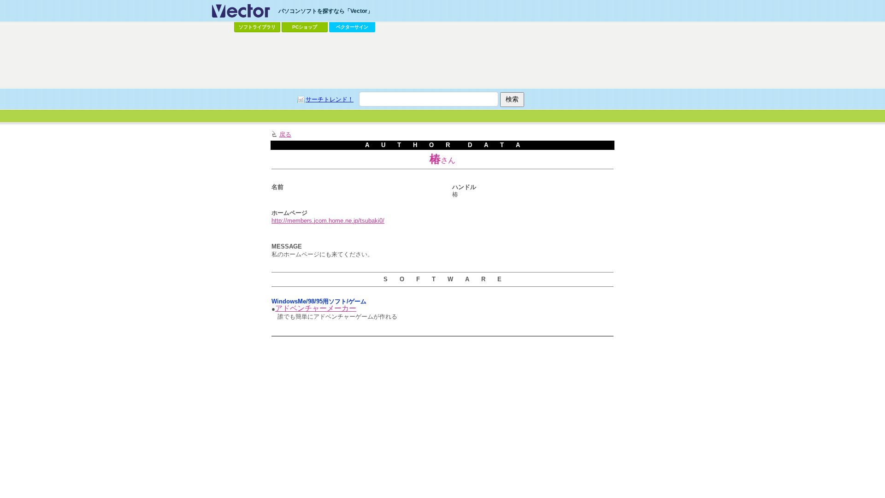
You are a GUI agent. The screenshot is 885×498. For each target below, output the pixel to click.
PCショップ (304, 27)
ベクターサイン (352, 27)
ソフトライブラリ (257, 27)
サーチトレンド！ (330, 99)
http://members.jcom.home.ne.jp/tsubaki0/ (327, 220)
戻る (285, 134)
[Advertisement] (442, 60)
